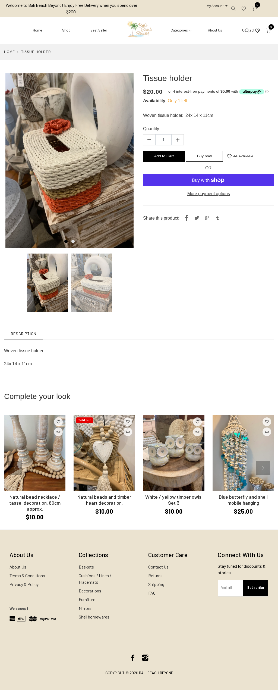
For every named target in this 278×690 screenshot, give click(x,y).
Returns (155, 575)
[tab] (23, 333)
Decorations (90, 590)
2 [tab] (73, 241)
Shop (66, 30)
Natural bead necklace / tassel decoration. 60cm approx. (35, 502)
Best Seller (98, 30)
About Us (215, 30)
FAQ (152, 592)
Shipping (156, 584)
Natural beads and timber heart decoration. (104, 500)
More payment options (208, 193)
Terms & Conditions (27, 575)
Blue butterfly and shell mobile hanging (243, 500)
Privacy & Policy (24, 584)
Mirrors (85, 608)
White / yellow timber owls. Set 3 (174, 500)
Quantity (151, 128)
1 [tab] (66, 241)
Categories (179, 30)
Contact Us (158, 566)
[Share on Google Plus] (207, 218)
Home (37, 30)
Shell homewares (94, 616)
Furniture (87, 599)
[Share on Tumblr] (217, 218)
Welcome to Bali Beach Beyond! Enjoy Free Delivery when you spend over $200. (71, 8)
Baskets (86, 566)
